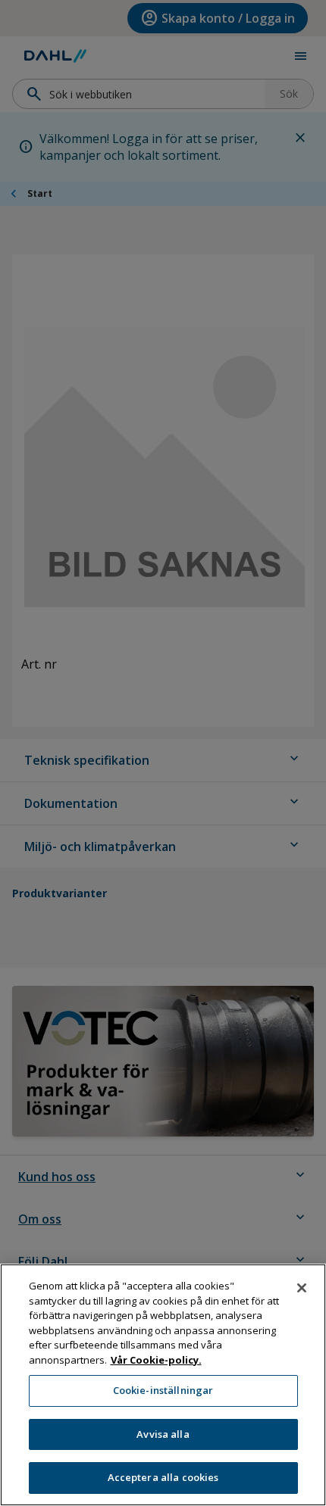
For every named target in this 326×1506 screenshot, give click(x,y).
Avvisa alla (162, 1434)
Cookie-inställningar (163, 1390)
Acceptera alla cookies (163, 1477)
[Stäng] (301, 1288)
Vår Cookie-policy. (156, 1360)
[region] (163, 1385)
